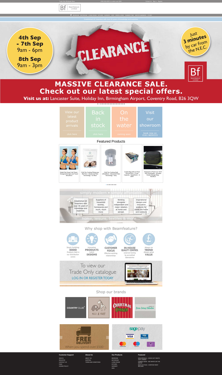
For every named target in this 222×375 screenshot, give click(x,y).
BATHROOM (83, 15)
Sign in (155, 1)
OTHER (150, 15)
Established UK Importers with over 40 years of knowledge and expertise (111, 19)
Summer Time (129, 15)
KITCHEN (100, 15)
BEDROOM (76, 15)
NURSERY (107, 15)
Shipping (88, 360)
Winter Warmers (140, 15)
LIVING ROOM (92, 15)
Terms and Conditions (92, 362)
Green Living (119, 15)
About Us (88, 358)
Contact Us (149, 1)
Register (160, 1)
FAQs (60, 364)
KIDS (112, 15)
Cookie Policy (63, 366)
